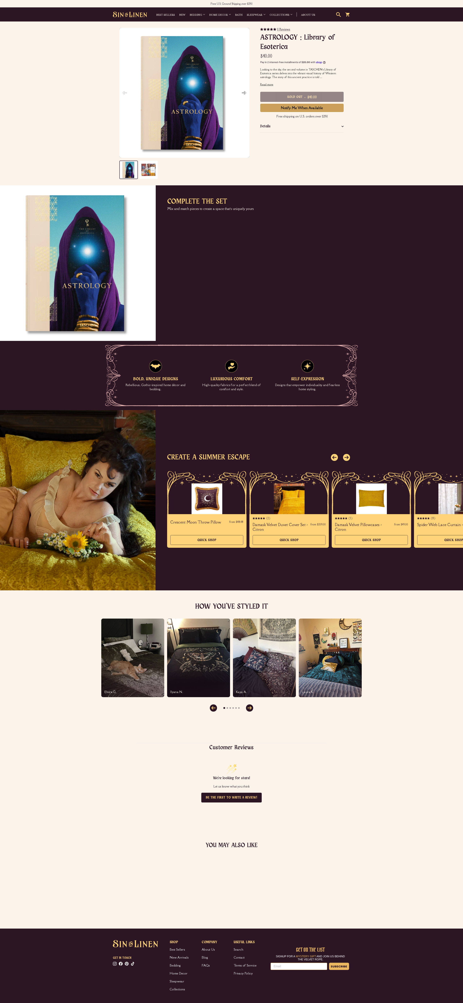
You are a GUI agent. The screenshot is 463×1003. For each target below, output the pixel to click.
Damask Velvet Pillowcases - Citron (358, 527)
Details (265, 126)
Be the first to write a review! (231, 797)
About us (308, 14)
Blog (205, 957)
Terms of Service (245, 965)
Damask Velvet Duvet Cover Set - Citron (280, 527)
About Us (208, 950)
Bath (239, 14)
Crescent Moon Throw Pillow (195, 522)
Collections (279, 14)
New (182, 14)
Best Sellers (165, 14)
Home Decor (218, 14)
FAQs (206, 965)
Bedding (196, 14)
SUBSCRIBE (339, 966)
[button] (244, 92)
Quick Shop (206, 542)
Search (238, 950)
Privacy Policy (243, 973)
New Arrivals (179, 957)
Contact (239, 957)
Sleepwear (254, 14)
